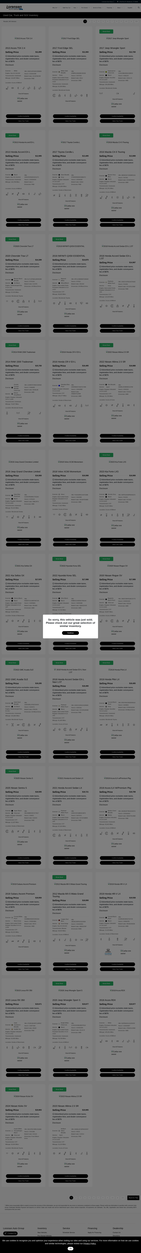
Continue (70, 633)
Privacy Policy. (89, 1243)
